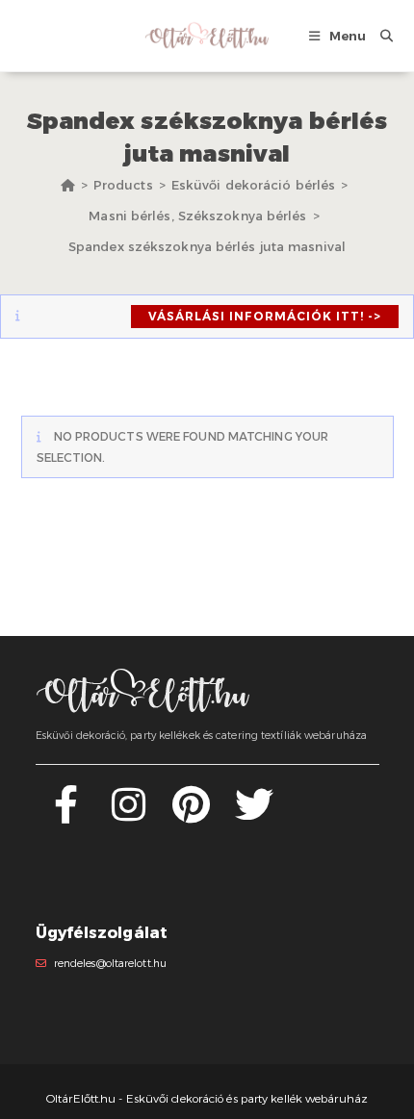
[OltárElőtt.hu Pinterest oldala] (191, 815)
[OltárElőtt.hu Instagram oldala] (128, 815)
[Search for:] (379, 35)
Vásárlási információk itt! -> (264, 316)
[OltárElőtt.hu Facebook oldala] (66, 815)
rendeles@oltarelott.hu (110, 963)
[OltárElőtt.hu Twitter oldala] (254, 815)
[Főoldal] (68, 184)
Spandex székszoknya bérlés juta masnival (207, 246)
